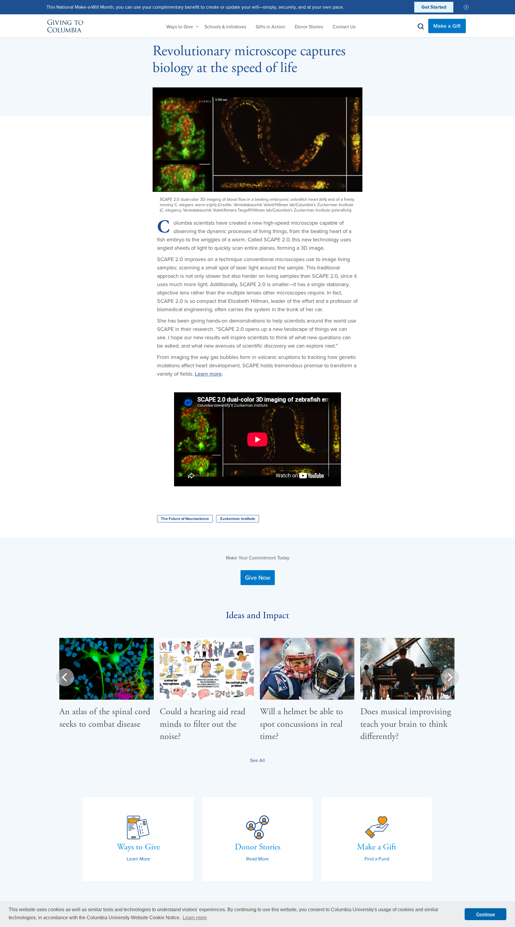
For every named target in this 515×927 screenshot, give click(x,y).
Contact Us (344, 26)
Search (421, 26)
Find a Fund (376, 858)
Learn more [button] (195, 917)
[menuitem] (181, 26)
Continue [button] (485, 914)
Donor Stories (309, 26)
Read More (257, 858)
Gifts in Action (270, 26)
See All (257, 760)
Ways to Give (179, 26)
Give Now (257, 577)
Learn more (208, 373)
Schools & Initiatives (225, 26)
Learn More (138, 858)
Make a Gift (447, 26)
